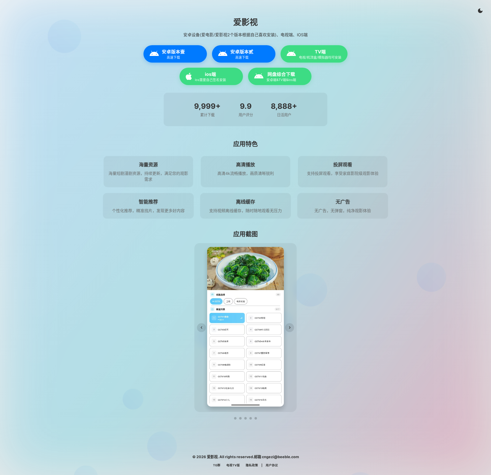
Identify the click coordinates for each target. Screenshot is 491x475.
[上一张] (201, 327)
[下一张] (289, 327)
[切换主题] (480, 10)
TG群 (216, 465)
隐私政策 (252, 465)
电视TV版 (233, 465)
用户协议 (272, 465)
